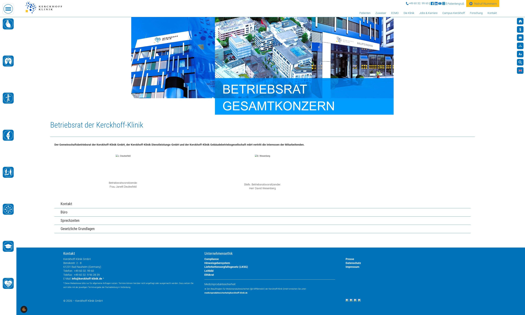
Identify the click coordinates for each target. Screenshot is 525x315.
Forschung (476, 13)
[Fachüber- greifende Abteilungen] (8, 209)
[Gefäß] (8, 98)
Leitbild (208, 270)
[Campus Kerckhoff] (8, 246)
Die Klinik (409, 13)
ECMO (395, 13)
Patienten (365, 13)
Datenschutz (353, 263)
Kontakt (492, 13)
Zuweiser (380, 13)
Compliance (211, 259)
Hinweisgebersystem (217, 263)
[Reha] (8, 172)
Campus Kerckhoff (453, 13)
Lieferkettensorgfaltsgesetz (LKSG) (226, 266)
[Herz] (8, 23)
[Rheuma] (8, 135)
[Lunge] (8, 61)
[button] (24, 309)
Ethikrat (209, 274)
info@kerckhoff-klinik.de (87, 278)
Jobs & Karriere (428, 13)
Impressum (352, 266)
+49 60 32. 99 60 (418, 3)
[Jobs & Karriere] (8, 283)
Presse (350, 259)
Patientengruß (455, 3)
